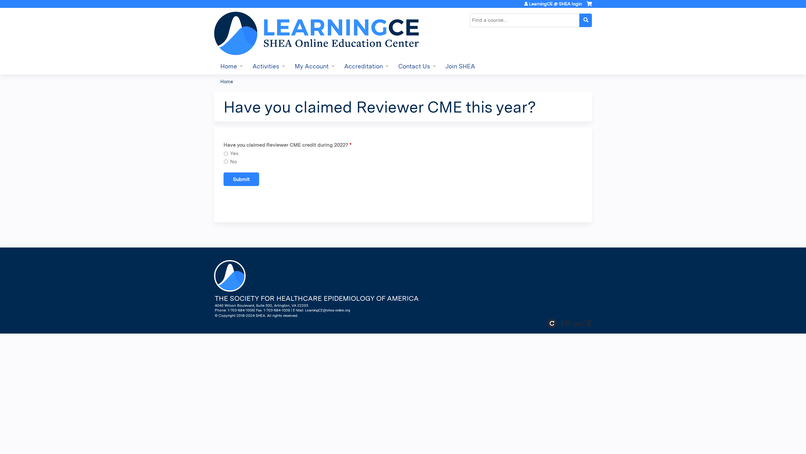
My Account (312, 66)
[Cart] (589, 6)
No (233, 162)
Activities (266, 66)
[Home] (316, 33)
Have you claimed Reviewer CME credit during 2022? (286, 145)
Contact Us (414, 66)
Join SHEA (460, 66)
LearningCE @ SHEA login (555, 4)
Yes (234, 153)
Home (228, 66)
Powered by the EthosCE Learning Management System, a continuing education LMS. (569, 323)
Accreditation (363, 66)
